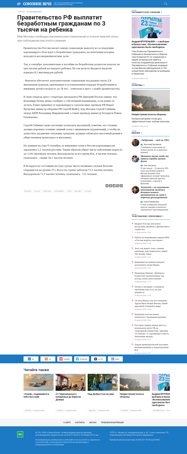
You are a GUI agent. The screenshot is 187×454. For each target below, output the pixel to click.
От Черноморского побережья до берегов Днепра (68, 397)
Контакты (80, 422)
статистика (47, 191)
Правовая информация (112, 422)
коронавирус (59, 191)
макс (117, 359)
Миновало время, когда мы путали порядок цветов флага (155, 159)
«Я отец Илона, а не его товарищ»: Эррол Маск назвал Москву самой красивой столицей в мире (151, 303)
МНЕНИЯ (136, 133)
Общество (92, 410)
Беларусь (27, 191)
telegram (83, 359)
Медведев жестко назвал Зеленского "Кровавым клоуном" (151, 315)
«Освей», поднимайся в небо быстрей (36, 395)
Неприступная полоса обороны (149, 114)
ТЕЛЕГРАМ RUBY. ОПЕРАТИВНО (146, 216)
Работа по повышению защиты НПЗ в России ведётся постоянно (152, 239)
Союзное (27, 410)
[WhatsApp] (121, 185)
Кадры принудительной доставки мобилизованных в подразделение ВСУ (152, 347)
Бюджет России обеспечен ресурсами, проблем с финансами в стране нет (152, 226)
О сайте (67, 422)
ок (50, 359)
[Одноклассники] (110, 185)
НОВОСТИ (21, 11)
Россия (37, 191)
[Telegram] (114, 185)
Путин (69, 191)
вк (33, 359)
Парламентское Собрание (146, 12)
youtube (67, 359)
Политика (137, 85)
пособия (87, 191)
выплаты (78, 191)
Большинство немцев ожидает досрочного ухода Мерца (149, 263)
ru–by (100, 359)
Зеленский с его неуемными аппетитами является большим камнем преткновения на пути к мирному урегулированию (155, 192)
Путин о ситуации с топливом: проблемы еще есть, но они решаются (149, 289)
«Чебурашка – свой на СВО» (155, 140)
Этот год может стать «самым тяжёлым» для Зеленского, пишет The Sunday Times (151, 251)
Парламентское (159, 410)
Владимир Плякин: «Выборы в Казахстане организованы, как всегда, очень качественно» (149, 276)
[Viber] (117, 185)
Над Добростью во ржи (101, 394)
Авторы (92, 422)
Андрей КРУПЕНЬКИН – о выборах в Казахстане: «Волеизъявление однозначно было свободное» (150, 44)
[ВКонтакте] (107, 185)
